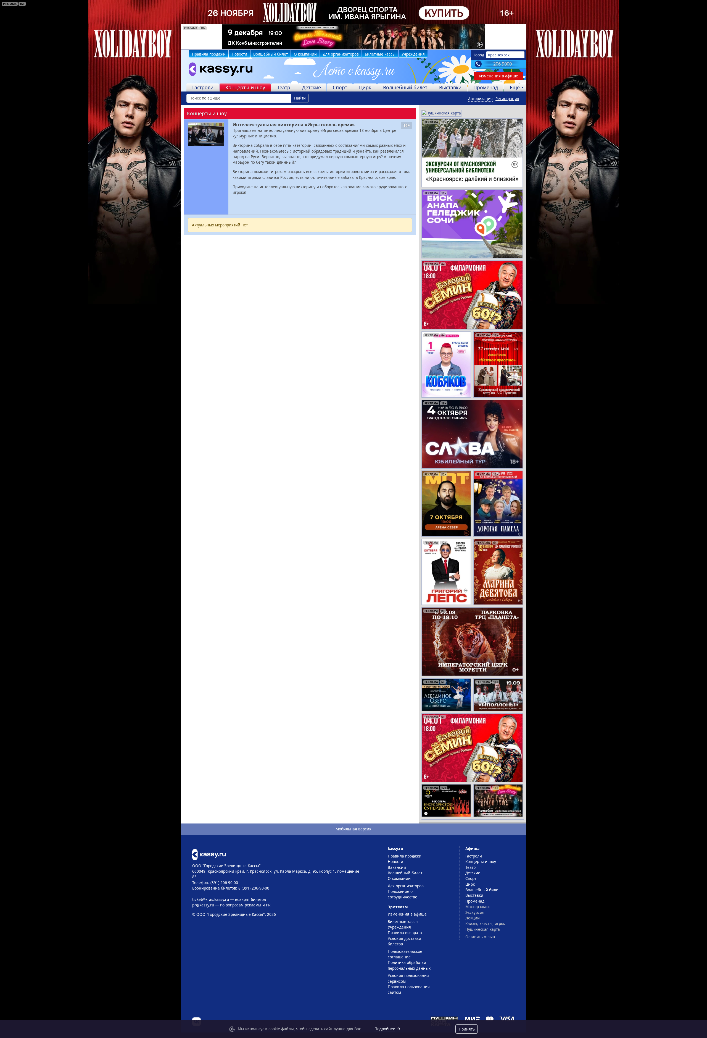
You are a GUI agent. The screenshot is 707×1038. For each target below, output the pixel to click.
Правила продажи (209, 54)
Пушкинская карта (482, 929)
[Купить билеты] (209, 854)
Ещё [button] (515, 87)
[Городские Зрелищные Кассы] (218, 70)
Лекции (472, 918)
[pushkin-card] (441, 112)
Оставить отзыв (480, 936)
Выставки (450, 87)
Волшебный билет (270, 54)
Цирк (365, 87)
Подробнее (384, 1028)
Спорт (340, 87)
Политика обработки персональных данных (409, 965)
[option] (353, 36)
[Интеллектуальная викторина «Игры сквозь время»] (206, 134)
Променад (485, 87)
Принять (467, 1029)
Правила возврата (405, 932)
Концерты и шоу (245, 87)
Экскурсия (474, 912)
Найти (300, 98)
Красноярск (499, 54)
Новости (239, 54)
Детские (311, 87)
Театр (283, 87)
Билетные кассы (380, 54)
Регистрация (507, 98)
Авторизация (480, 98)
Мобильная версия (353, 829)
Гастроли (202, 87)
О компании (305, 54)
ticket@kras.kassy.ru (210, 899)
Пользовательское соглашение (405, 954)
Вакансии (397, 867)
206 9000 (502, 64)
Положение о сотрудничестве (402, 894)
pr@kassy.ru (203, 905)
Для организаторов (341, 54)
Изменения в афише (498, 76)
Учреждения (413, 54)
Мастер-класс (477, 906)
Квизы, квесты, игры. (485, 923)
